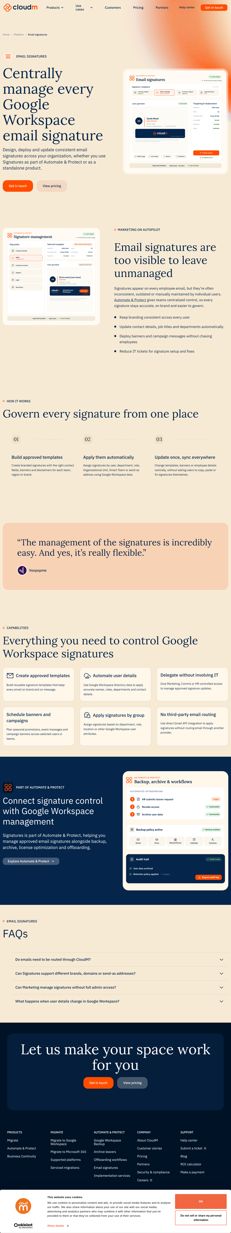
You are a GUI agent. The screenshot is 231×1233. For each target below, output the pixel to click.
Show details (55, 1225)
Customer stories (149, 1148)
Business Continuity (21, 1156)
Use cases (80, 7)
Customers (113, 7)
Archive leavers (105, 1152)
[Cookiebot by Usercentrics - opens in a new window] (23, 1226)
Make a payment (192, 1172)
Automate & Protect (130, 299)
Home (6, 34)
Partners (162, 7)
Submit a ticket (191, 1148)
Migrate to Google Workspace (63, 1142)
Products (53, 7)
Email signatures (106, 1168)
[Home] (20, 8)
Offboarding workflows (110, 1160)
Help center (188, 1140)
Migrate (12, 1140)
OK (201, 1201)
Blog (183, 1156)
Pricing (138, 7)
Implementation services (112, 1176)
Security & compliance (153, 1172)
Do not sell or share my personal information (200, 1217)
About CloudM (147, 1140)
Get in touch (214, 7)
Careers (142, 1180)
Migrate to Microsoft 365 (68, 1152)
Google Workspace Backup (107, 1142)
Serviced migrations (65, 1168)
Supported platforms (66, 1160)
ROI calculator (190, 1164)
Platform (19, 34)
